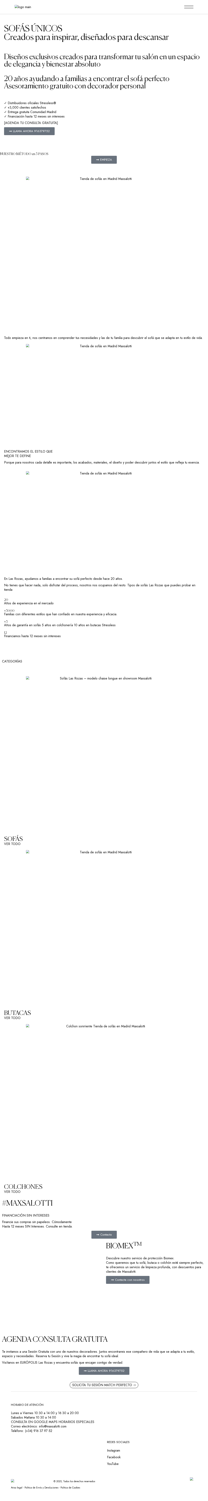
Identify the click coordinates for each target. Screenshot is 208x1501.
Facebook (114, 1457)
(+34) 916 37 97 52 (38, 1430)
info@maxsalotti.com (52, 1426)
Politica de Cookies (70, 1487)
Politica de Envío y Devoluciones (41, 1487)
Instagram (113, 1450)
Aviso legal (16, 1487)
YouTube (113, 1463)
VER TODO (12, 844)
